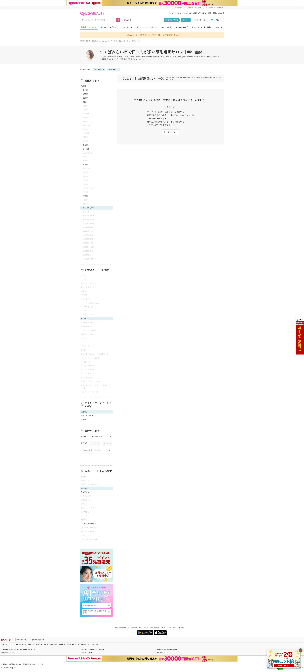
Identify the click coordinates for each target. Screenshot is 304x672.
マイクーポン (201, 20)
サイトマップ (143, 627)
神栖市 (85, 196)
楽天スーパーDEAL (88, 416)
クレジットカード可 (88, 524)
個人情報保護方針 (15, 664)
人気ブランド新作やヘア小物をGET (93, 649)
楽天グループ (202, 7)
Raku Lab (219, 27)
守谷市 (85, 165)
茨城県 (94, 41)
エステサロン (127, 27)
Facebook (181, 627)
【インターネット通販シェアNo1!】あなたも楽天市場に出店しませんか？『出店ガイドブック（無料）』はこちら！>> (56, 644)
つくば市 (86, 149)
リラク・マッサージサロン (146, 27)
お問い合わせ (154, 627)
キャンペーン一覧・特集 (201, 27)
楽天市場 (220, 7)
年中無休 (114, 41)
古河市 (85, 102)
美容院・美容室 (85, 41)
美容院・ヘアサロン (88, 27)
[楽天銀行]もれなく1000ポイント (185, 7)
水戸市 (85, 90)
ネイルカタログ (182, 27)
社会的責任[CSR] (29, 664)
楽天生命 (212, 7)
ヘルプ (184, 13)
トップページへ (170, 132)
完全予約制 (85, 492)
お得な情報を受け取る (197, 13)
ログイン (186, 20)
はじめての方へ (175, 13)
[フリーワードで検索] (118, 20)
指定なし (84, 476)
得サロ (83, 419)
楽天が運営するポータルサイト (168, 649)
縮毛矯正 (122, 41)
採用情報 (40, 664)
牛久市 (85, 145)
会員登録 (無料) (172, 20)
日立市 (85, 94)
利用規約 (134, 627)
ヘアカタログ (166, 27)
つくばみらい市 (104, 41)
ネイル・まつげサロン (109, 27)
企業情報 (4, 664)
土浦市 (85, 98)
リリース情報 (171, 627)
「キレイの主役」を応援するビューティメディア (18, 649)
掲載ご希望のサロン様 (216, 13)
